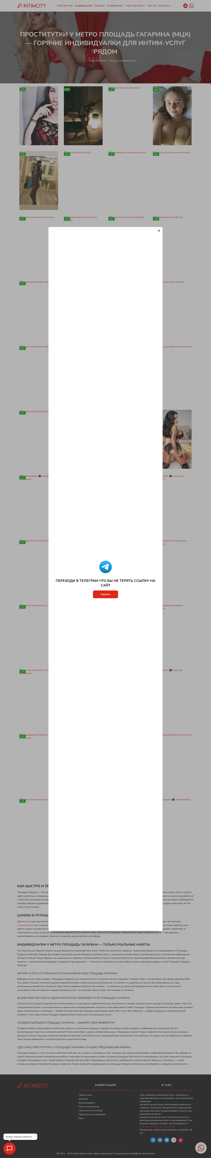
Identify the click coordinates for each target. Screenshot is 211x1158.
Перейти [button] (105, 594)
